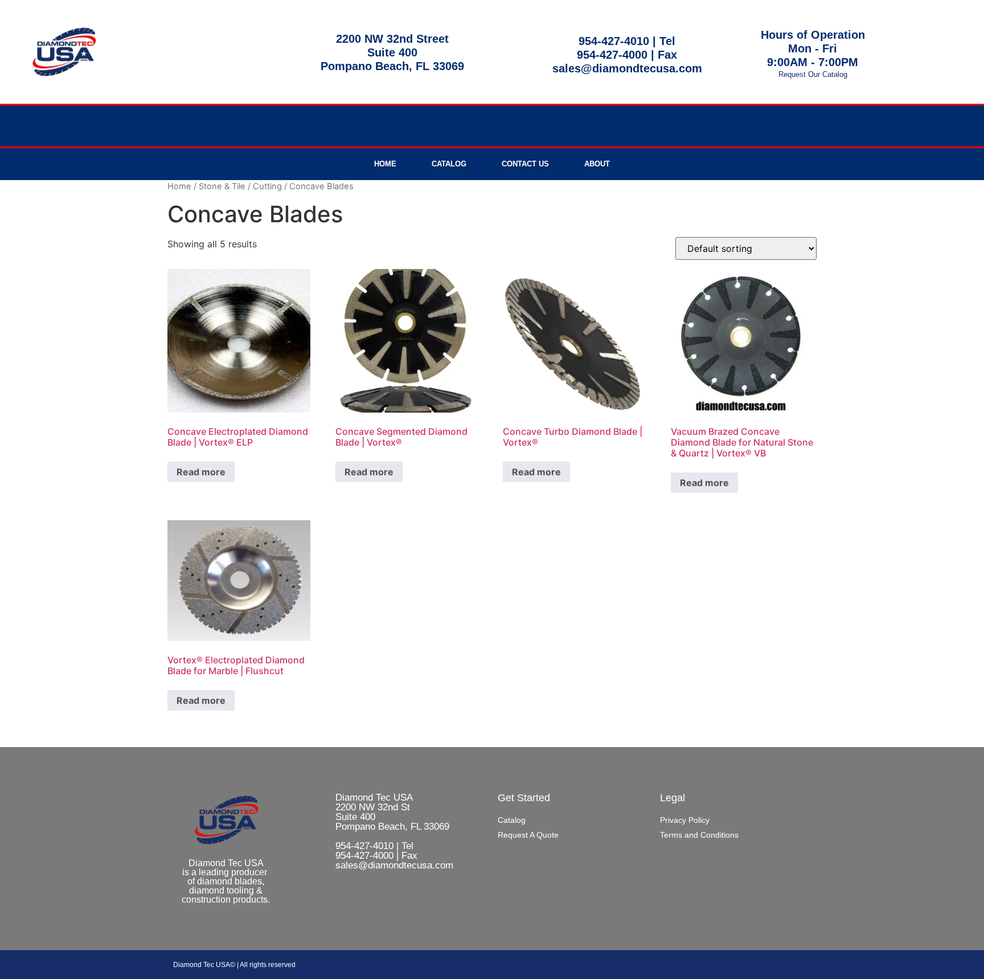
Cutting (267, 186)
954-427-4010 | (619, 41)
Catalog (449, 164)
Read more (201, 472)
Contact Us (525, 164)
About (597, 164)
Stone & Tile (222, 186)
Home (385, 164)
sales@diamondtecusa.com (627, 68)
